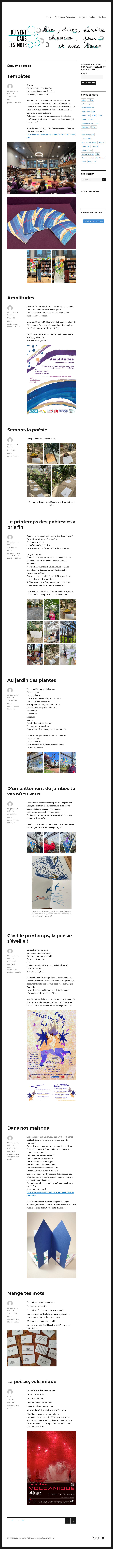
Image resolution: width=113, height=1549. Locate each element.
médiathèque (12, 324)
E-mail (84, 74)
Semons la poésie (27, 429)
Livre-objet (86, 146)
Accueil (48, 17)
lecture (93, 127)
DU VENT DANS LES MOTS (16, 1538)
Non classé (11, 964)
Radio (84, 162)
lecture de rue (87, 131)
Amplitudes (20, 297)
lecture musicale (88, 135)
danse (84, 119)
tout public (17, 103)
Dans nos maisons (28, 1128)
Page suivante (73, 1523)
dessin (91, 119)
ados (83, 100)
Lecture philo (86, 138)
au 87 (94, 115)
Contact (102, 17)
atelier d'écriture (13, 1154)
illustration (10, 553)
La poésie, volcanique (31, 1381)
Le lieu (93, 17)
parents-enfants (87, 154)
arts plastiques (87, 104)
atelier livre (86, 115)
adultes (90, 100)
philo (97, 154)
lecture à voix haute (89, 142)
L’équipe (83, 17)
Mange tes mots (25, 1293)
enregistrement (13, 1157)
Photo (84, 158)
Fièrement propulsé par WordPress (41, 1538)
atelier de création (88, 111)
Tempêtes (18, 76)
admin (9, 1396)
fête (96, 123)
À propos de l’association (65, 17)
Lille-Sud (10, 456)
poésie (9, 103)
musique (95, 146)
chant (100, 115)
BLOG (9, 99)
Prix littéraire (100, 158)
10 (23, 1520)
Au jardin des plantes (31, 680)
